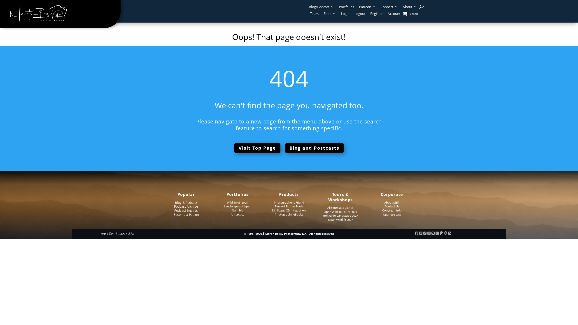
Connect (387, 7)
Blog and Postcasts (314, 148)
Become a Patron (186, 214)
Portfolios (346, 7)
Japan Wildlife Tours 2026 (340, 212)
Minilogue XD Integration (289, 210)
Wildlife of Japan (237, 202)
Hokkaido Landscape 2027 (340, 216)
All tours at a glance (340, 208)
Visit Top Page (257, 148)
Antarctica (237, 214)
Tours (314, 14)
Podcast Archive (186, 206)
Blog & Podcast (186, 202)
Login (345, 14)
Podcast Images (186, 210)
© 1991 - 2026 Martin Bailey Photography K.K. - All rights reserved (289, 234)
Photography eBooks (289, 214)
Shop (327, 14)
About (407, 7)
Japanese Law (392, 214)
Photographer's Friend (289, 202)
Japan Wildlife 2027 (340, 220)
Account (394, 14)
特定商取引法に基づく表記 (117, 234)
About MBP (392, 202)
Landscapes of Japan (237, 206)
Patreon (365, 7)
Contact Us (392, 206)
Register (376, 14)
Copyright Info (392, 210)
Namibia (237, 210)
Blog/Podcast (319, 7)
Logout (359, 14)
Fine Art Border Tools (289, 206)
